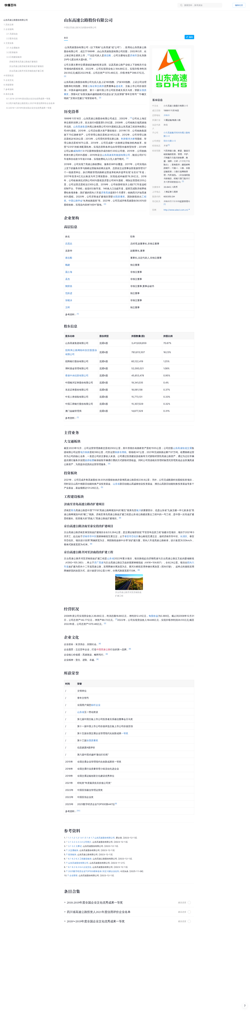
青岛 (73, 510)
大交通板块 (73, 850)
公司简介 (87, 842)
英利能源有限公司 (120, 154)
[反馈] (244, 1005)
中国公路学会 (75, 200)
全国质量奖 (119, 196)
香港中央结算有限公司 (76, 375)
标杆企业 (95, 705)
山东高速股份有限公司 (104, 837)
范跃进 (68, 293)
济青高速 (105, 192)
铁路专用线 (120, 452)
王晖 (67, 307)
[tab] (66, 38)
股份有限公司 (170, 141)
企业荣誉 (73, 875)
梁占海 (68, 271)
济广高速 (98, 562)
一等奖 (124, 733)
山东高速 (107, 154)
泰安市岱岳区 (131, 536)
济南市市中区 (89, 536)
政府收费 (89, 460)
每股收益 (153, 615)
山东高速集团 (80, 126)
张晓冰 (68, 300)
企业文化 (87, 867)
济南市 (167, 115)
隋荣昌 (68, 286)
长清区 (183, 536)
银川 (138, 510)
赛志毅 (107, 55)
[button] (129, 902)
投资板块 (72, 854)
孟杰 (67, 279)
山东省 (116, 483)
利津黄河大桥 (128, 138)
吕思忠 (68, 243)
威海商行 (78, 150)
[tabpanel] (129, 430)
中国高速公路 (103, 649)
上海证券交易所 (96, 86)
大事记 (79, 846)
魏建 (67, 264)
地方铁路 (85, 452)
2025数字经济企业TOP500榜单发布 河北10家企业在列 (93, 871)
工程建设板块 (85, 858)
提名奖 (119, 86)
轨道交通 (187, 448)
